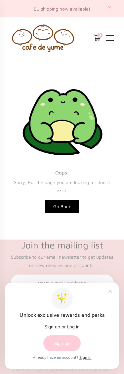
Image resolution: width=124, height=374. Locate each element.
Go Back (62, 206)
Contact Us (95, 369)
